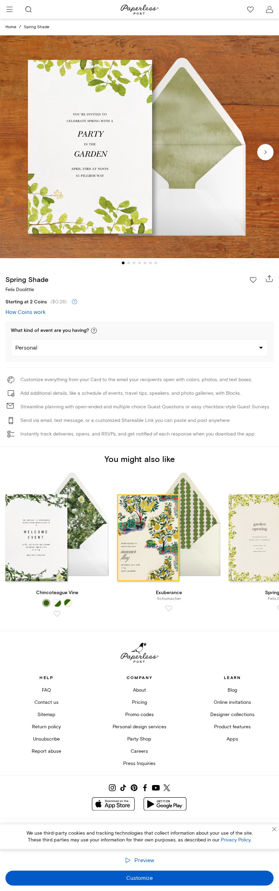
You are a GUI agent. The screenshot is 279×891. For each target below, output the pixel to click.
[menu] (9, 9)
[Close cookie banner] (274, 829)
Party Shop (139, 739)
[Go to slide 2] (128, 263)
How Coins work (25, 312)
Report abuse (46, 751)
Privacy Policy (235, 840)
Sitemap (46, 714)
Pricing (139, 702)
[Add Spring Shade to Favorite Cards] (253, 280)
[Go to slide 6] (150, 263)
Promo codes (139, 714)
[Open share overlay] (269, 278)
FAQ (46, 690)
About (139, 690)
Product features (232, 727)
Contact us (46, 702)
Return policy (46, 727)
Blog (232, 690)
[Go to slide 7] (155, 263)
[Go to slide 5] (145, 263)
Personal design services (139, 727)
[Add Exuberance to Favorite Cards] (169, 608)
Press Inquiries (139, 763)
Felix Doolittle (19, 289)
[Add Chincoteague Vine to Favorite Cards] (57, 614)
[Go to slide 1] (123, 263)
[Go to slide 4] (139, 263)
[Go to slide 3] (134, 263)
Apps (232, 739)
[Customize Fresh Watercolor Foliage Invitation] (139, 147)
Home (10, 27)
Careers (139, 751)
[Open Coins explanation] (74, 302)
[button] (94, 330)
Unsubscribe (46, 739)
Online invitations (232, 702)
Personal (26, 347)
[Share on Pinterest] (134, 787)
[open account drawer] (269, 9)
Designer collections (232, 714)
